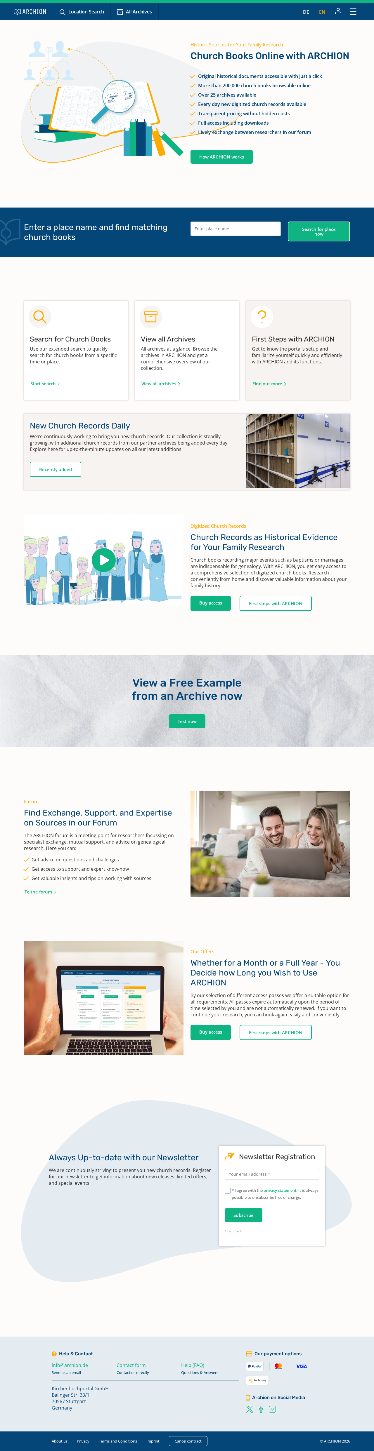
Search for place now (319, 231)
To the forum (38, 892)
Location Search (86, 11)
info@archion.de (70, 1365)
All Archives (139, 11)
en (322, 12)
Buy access (210, 603)
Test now (187, 721)
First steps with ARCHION (275, 603)
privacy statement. (280, 1190)
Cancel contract (188, 1441)
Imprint (153, 1441)
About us (59, 1441)
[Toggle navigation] (353, 11)
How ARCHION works (221, 157)
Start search (43, 383)
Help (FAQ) (192, 1365)
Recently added (55, 469)
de (306, 12)
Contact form (131, 1365)
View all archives (158, 383)
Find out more (267, 383)
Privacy (83, 1441)
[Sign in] (338, 11)
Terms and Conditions (118, 1441)
